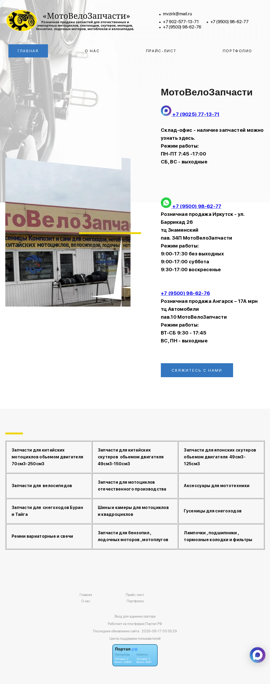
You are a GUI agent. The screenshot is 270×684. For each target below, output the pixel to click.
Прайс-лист (161, 51)
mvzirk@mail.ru (177, 13)
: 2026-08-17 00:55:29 (158, 631)
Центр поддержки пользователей (135, 639)
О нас (92, 51)
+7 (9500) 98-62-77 (229, 21)
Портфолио (237, 51)
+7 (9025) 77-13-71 (195, 114)
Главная (28, 51)
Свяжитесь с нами (197, 370)
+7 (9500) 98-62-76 (182, 27)
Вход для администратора (135, 616)
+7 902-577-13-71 (181, 21)
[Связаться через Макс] (258, 655)
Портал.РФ (153, 624)
